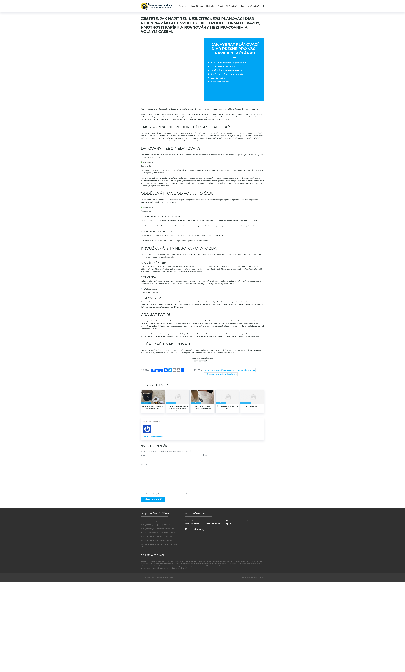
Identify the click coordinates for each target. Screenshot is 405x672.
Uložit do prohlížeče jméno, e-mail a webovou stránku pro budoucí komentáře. (168, 494)
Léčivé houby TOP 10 (252, 406)
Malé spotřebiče (231, 6)
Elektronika (210, 6)
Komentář (144, 464)
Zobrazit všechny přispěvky (153, 437)
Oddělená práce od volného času (226, 70)
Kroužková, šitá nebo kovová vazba (227, 74)
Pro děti (220, 6)
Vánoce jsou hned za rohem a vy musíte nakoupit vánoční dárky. (178, 408)
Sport (243, 6)
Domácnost (183, 6)
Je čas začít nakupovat (221, 81)
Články (146, 403)
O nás (262, 578)
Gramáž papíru (218, 77)
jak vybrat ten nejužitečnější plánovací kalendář (220, 370)
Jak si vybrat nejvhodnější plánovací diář (229, 62)
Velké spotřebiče (253, 6)
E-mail (205, 455)
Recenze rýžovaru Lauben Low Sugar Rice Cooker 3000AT (152, 407)
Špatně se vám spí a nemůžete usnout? (227, 407)
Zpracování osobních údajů (248, 578)
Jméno (143, 455)
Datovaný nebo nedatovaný (224, 66)
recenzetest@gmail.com (165, 578)
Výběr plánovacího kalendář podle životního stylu (221, 374)
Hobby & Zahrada (196, 6)
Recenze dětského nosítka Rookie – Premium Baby (202, 407)
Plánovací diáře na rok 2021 (246, 370)
